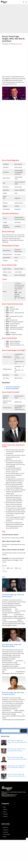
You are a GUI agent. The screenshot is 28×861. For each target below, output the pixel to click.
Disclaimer (5, 832)
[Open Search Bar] (23, 2)
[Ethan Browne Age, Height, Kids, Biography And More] (14, 641)
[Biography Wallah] (4, 2)
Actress (5, 809)
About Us (5, 827)
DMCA (4, 836)
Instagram (18, 209)
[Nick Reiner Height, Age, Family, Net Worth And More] (14, 591)
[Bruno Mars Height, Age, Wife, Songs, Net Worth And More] (14, 689)
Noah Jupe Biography (12, 388)
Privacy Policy (6, 834)
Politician (5, 816)
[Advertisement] (14, 19)
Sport (4, 811)
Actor (4, 807)
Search (23, 731)
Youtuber (5, 814)
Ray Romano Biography (13, 387)
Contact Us (5, 829)
